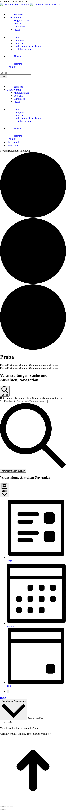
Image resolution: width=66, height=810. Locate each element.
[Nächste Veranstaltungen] (8, 691)
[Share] (4, 806)
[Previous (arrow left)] (1, 809)
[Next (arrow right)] (4, 809)
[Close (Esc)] (1, 806)
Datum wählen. (36, 718)
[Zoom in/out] (11, 806)
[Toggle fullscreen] (8, 806)
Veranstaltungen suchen (13, 471)
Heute (3, 697)
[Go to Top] (33, 802)
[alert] (33, 365)
